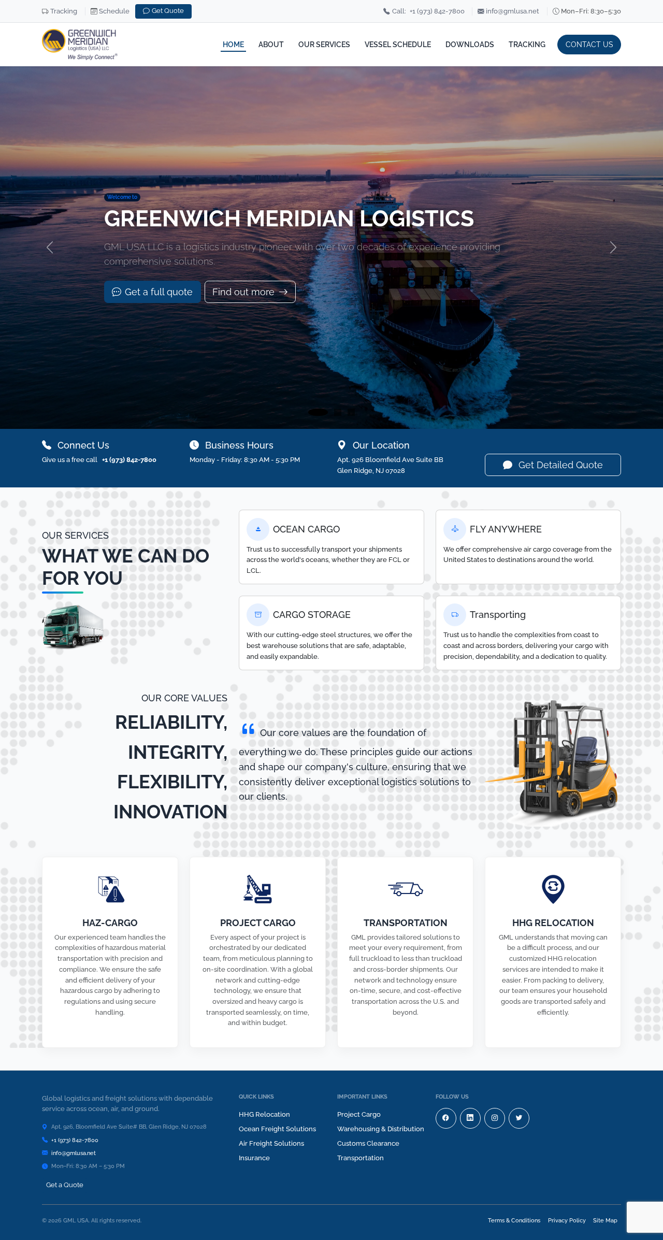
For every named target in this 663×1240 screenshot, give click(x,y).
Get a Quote (64, 1185)
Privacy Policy (567, 1220)
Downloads (469, 44)
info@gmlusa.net (512, 11)
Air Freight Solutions (271, 1143)
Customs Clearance (368, 1143)
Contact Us (589, 44)
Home (233, 44)
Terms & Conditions (514, 1220)
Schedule (114, 11)
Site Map (605, 1220)
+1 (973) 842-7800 (428, 11)
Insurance (254, 1158)
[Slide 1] (318, 412)
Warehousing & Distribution (380, 1129)
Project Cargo (359, 1114)
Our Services (324, 44)
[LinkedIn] (470, 1118)
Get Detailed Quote (559, 464)
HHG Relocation (264, 1114)
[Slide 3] (351, 412)
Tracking (63, 11)
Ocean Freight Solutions (277, 1129)
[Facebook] (446, 1118)
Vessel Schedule (398, 44)
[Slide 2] (337, 412)
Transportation (360, 1158)
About (271, 44)
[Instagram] (494, 1118)
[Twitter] (519, 1118)
